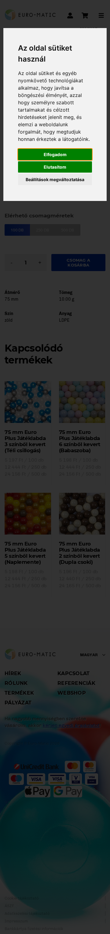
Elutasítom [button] (55, 167)
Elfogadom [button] (55, 154)
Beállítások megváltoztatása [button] (55, 179)
